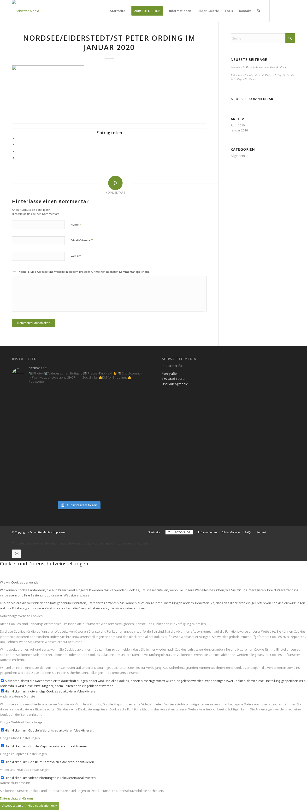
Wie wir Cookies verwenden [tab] (20, 582)
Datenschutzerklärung (16, 798)
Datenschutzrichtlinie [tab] (15, 783)
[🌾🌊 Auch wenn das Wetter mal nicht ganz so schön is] (112, 443)
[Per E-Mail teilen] (18, 158)
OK (16, 553)
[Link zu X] (291, 10)
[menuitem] (117, 11)
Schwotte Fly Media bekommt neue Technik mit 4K (258, 67)
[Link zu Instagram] (284, 10)
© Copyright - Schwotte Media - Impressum (39, 532)
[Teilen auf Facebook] (18, 138)
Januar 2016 (239, 130)
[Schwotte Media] (25, 11)
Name (76, 224)
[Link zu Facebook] (277, 10)
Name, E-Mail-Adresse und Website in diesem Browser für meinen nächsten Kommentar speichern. (84, 271)
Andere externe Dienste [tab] (17, 696)
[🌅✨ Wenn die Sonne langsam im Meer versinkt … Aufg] (44, 443)
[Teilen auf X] (18, 144)
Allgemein (238, 155)
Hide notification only (42, 806)
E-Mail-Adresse (82, 240)
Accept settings (12, 806)
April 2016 (238, 125)
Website (76, 256)
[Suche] (258, 11)
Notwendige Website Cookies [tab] (21, 616)
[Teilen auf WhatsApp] (18, 151)
